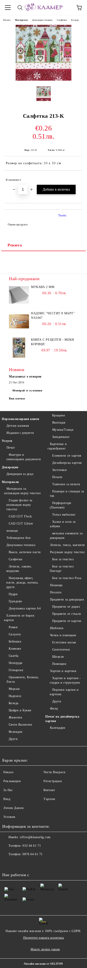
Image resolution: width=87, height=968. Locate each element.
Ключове (15, 648)
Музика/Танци (62, 429)
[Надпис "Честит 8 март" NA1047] (19, 321)
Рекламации (12, 781)
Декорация (10, 467)
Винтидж (58, 422)
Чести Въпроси (54, 772)
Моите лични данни (45, 949)
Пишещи (56, 585)
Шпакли (58, 656)
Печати (57, 477)
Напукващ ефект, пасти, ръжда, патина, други (22, 582)
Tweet (62, 215)
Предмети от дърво (66, 606)
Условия (9, 817)
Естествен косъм (64, 642)
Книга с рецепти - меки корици (52, 342)
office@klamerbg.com (35, 837)
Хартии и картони (63, 671)
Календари (57, 727)
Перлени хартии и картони (64, 692)
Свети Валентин (20, 724)
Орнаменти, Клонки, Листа (22, 679)
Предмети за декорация (67, 599)
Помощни (59, 664)
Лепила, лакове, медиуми (19, 569)
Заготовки (59, 470)
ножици (12, 530)
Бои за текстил (63, 559)
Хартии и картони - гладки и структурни (65, 680)
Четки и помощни (63, 635)
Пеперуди (16, 663)
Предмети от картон (66, 621)
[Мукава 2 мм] (19, 295)
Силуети (15, 634)
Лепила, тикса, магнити (67, 545)
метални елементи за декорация (66, 536)
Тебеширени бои (18, 538)
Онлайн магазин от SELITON (43, 963)
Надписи (15, 696)
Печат (10, 447)
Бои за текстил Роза (66, 578)
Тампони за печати (66, 484)
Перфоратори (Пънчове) (60, 505)
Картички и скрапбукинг (57, 446)
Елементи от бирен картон (19, 618)
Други (13, 739)
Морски (14, 689)
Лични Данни (13, 808)
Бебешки (15, 641)
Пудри (13, 594)
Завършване (60, 437)
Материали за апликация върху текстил (22, 491)
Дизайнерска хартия (67, 462)
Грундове (15, 601)
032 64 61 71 (32, 845)
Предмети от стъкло (66, 613)
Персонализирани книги (20, 419)
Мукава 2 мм (42, 287)
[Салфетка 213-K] (43, 79)
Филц (54, 708)
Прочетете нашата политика (43, 937)
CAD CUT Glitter (21, 523)
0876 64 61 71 (32, 854)
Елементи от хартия (66, 455)
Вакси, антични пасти (25, 552)
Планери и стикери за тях (67, 494)
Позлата (55, 592)
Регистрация (53, 781)
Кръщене (58, 415)
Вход (6, 799)
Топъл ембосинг (64, 514)
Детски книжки (17, 425)
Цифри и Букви (20, 710)
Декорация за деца (19, 474)
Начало (6, 20)
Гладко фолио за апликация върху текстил (19, 505)
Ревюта (15, 245)
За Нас (8, 790)
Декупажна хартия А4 (25, 608)
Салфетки (62, 20)
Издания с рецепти (20, 433)
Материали (21, 20)
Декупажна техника (42, 20)
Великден (16, 731)
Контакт (49, 790)
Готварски (16, 670)
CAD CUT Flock (20, 516)
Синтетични (61, 649)
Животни (15, 717)
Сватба (14, 655)
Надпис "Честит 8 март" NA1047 (53, 315)
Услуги (7, 441)
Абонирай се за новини (27, 390)
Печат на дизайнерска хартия (62, 719)
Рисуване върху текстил (67, 552)
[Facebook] (8, 863)
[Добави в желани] (76, 178)
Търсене (49, 799)
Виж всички (17, 398)
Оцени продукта (17, 224)
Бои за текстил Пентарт (62, 569)
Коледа (75, 20)
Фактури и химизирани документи (23, 457)
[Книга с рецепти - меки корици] (19, 348)
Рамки (13, 627)
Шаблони (56, 628)
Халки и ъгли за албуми (63, 524)
